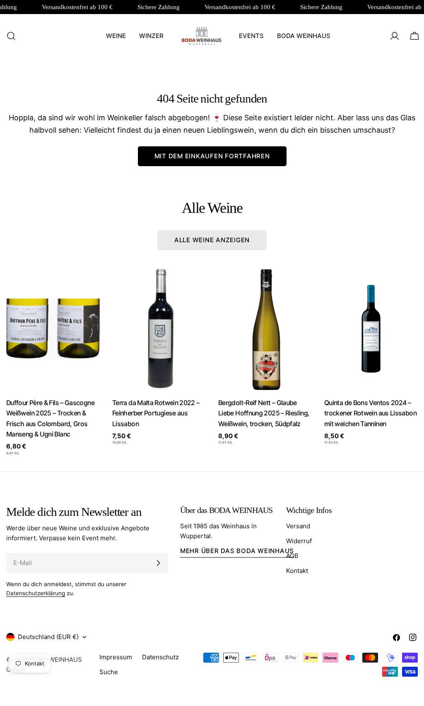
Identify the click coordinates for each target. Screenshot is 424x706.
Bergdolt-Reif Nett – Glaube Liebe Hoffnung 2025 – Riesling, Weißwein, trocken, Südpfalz (263, 413)
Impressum (115, 657)
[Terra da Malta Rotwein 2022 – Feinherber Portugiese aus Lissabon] (159, 329)
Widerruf (299, 541)
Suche (108, 672)
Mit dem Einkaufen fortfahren (212, 156)
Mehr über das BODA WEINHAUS (237, 551)
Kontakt (297, 571)
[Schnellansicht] (88, 285)
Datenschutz (160, 657)
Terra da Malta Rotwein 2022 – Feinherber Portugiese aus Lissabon (156, 413)
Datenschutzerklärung (35, 593)
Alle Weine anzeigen (212, 240)
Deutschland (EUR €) (48, 637)
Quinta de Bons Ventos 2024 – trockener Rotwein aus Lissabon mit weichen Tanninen (370, 413)
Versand (298, 526)
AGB (292, 556)
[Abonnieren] (158, 563)
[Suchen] (8, 36)
